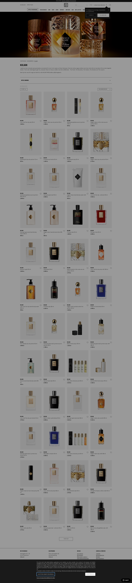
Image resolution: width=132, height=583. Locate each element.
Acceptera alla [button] (90, 574)
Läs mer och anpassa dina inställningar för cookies (46, 577)
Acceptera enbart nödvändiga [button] (46, 574)
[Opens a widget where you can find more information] (125, 580)
